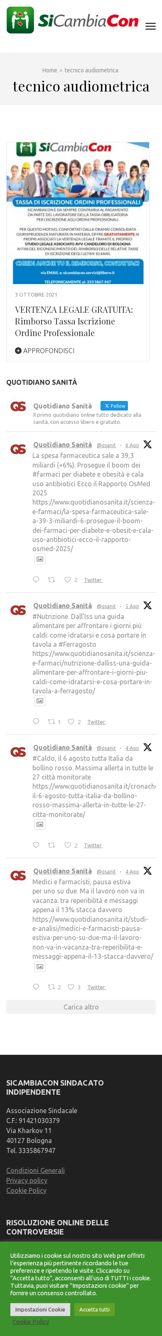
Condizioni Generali (35, 1170)
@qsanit (106, 445)
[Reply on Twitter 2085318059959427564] (38, 580)
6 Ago (132, 445)
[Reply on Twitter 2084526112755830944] (38, 988)
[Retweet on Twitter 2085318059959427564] (54, 580)
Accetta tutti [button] (94, 1309)
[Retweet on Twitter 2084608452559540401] (54, 845)
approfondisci (48, 350)
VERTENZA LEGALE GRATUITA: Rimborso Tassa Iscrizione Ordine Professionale (74, 321)
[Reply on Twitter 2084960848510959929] (38, 722)
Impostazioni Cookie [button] (40, 1309)
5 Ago (132, 606)
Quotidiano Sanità (62, 444)
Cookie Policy (26, 1190)
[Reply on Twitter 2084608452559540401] (38, 845)
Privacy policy (26, 1180)
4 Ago (132, 748)
